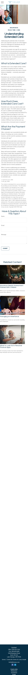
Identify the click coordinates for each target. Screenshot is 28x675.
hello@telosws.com (14, 662)
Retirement (14, 671)
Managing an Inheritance (9, 316)
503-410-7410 (16, 649)
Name (3, 216)
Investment (14, 672)
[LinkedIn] (15, 665)
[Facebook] (12, 665)
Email (2, 225)
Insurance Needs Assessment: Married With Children (11, 286)
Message (3, 234)
